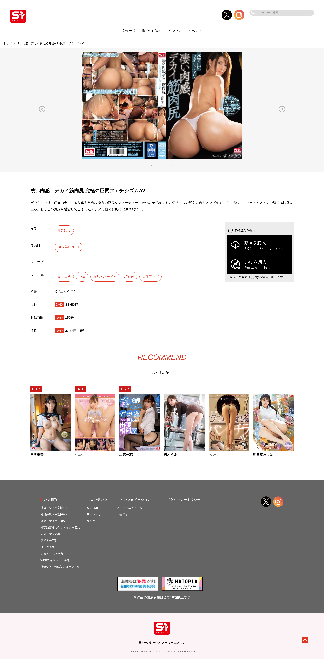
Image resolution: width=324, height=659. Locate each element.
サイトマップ (95, 514)
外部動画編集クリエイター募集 (60, 527)
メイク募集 (47, 547)
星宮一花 (126, 454)
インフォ (175, 31)
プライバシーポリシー (183, 499)
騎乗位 (129, 276)
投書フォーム (125, 514)
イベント (195, 31)
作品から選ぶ (152, 31)
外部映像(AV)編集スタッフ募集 (60, 566)
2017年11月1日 (68, 247)
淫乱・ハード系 (105, 276)
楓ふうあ (171, 454)
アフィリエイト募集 (130, 507)
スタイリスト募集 (52, 553)
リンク (91, 520)
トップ (7, 43)
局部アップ (150, 276)
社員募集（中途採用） (54, 514)
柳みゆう (64, 230)
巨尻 (82, 276)
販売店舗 (92, 507)
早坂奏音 (37, 454)
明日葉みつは (263, 454)
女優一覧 (128, 31)
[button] (42, 109)
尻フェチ (64, 276)
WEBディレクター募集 (55, 560)
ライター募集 (49, 540)
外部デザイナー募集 (53, 520)
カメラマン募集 (50, 534)
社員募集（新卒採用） (54, 507)
